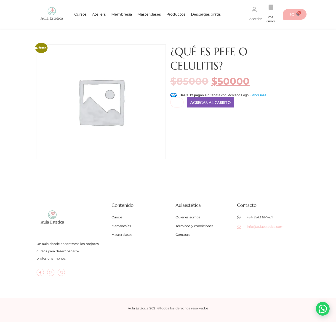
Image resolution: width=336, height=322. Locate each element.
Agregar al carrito (210, 102)
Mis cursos (271, 18)
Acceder (255, 19)
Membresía (121, 14)
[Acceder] (254, 9)
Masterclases (149, 14)
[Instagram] (50, 272)
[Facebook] (40, 272)
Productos (175, 14)
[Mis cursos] (271, 7)
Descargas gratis (206, 14)
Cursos (80, 14)
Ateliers (99, 14)
